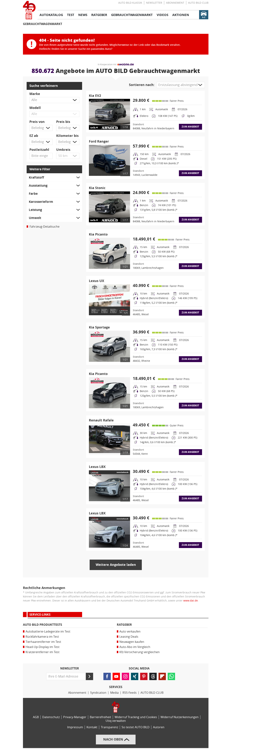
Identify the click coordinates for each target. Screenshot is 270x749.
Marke (34, 94)
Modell (35, 108)
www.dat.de (190, 600)
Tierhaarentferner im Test (43, 642)
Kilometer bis (67, 136)
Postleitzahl (39, 150)
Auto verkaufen (130, 631)
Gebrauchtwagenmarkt (42, 24)
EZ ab (33, 136)
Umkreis (63, 150)
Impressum (75, 727)
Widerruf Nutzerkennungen (180, 717)
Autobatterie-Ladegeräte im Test (48, 631)
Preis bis (63, 122)
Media (114, 692)
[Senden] (89, 676)
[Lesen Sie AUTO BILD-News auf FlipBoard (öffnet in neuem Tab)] (162, 676)
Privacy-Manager (74, 717)
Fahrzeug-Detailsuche (45, 226)
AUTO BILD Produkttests (42, 624)
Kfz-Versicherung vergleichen (139, 652)
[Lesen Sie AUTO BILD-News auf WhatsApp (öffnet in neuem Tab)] (171, 676)
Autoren (158, 727)
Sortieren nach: (141, 85)
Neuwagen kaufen (131, 642)
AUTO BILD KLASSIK (130, 2)
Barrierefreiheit (100, 717)
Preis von (37, 122)
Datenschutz (51, 717)
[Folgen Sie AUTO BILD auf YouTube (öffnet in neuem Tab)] (116, 676)
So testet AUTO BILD (136, 727)
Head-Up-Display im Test (43, 647)
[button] (54, 100)
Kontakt (92, 727)
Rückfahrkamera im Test (42, 636)
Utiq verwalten (116, 721)
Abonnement (175, 2)
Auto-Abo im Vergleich (134, 647)
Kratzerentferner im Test (43, 652)
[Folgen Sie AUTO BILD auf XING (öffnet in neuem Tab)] (134, 676)
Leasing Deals (128, 636)
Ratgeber (124, 624)
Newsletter (154, 2)
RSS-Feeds (130, 692)
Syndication (98, 692)
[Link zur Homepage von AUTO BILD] (29, 10)
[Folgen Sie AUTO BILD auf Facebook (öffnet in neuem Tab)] (107, 676)
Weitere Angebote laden (116, 565)
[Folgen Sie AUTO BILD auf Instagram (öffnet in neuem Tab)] (125, 676)
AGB (36, 717)
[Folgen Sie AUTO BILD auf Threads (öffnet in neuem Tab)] (153, 676)
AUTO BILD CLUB (198, 2)
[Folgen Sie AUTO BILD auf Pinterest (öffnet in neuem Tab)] (143, 676)
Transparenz (109, 727)
